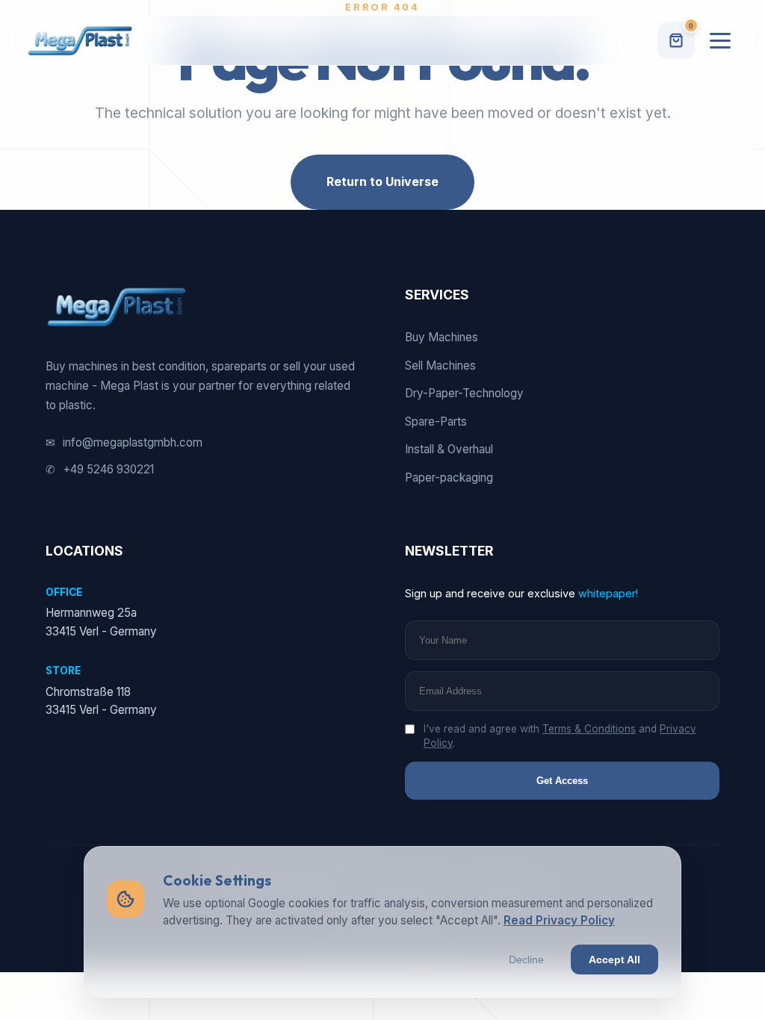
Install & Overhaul (449, 449)
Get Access (562, 780)
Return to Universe (382, 181)
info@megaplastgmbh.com (124, 442)
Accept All (614, 959)
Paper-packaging (449, 477)
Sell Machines (440, 365)
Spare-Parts (436, 421)
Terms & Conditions (589, 729)
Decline (526, 959)
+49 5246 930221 (100, 469)
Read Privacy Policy (559, 920)
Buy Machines (441, 337)
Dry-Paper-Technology (464, 393)
